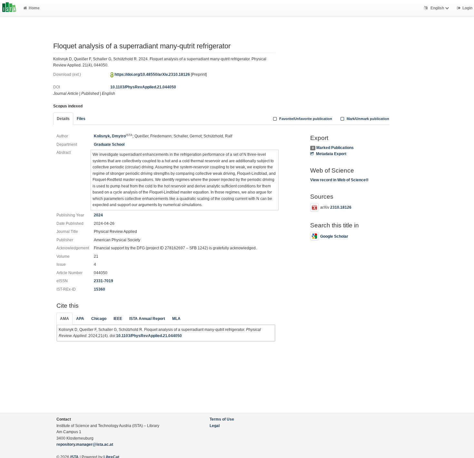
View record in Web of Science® (339, 180)
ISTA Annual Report (147, 318)
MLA (176, 318)
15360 (99, 289)
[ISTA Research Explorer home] (9, 8)
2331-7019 (103, 281)
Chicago (98, 318)
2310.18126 (340, 207)
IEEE (118, 318)
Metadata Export (331, 154)
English (437, 8)
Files (81, 118)
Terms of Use (222, 419)
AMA (64, 318)
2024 (98, 215)
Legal (215, 425)
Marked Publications (335, 147)
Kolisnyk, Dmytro (113, 136)
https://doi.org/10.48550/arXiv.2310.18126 (152, 74)
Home (34, 8)
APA (80, 318)
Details (63, 118)
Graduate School (109, 144)
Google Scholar (334, 236)
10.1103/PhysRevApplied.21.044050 (143, 87)
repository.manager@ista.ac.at (84, 444)
